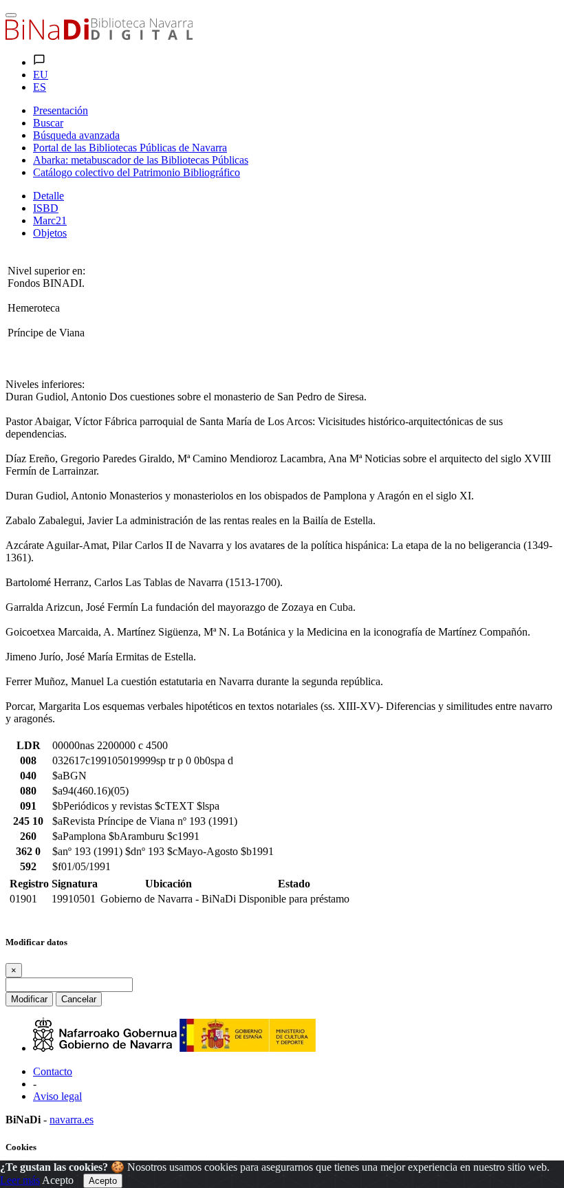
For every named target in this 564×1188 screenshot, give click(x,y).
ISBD (45, 208)
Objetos (50, 233)
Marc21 (50, 220)
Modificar (29, 999)
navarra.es (72, 1119)
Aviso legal (57, 1096)
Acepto (58, 1180)
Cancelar (78, 999)
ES (39, 87)
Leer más (20, 1180)
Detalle (48, 196)
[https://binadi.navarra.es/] (99, 36)
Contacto (52, 1071)
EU (40, 74)
